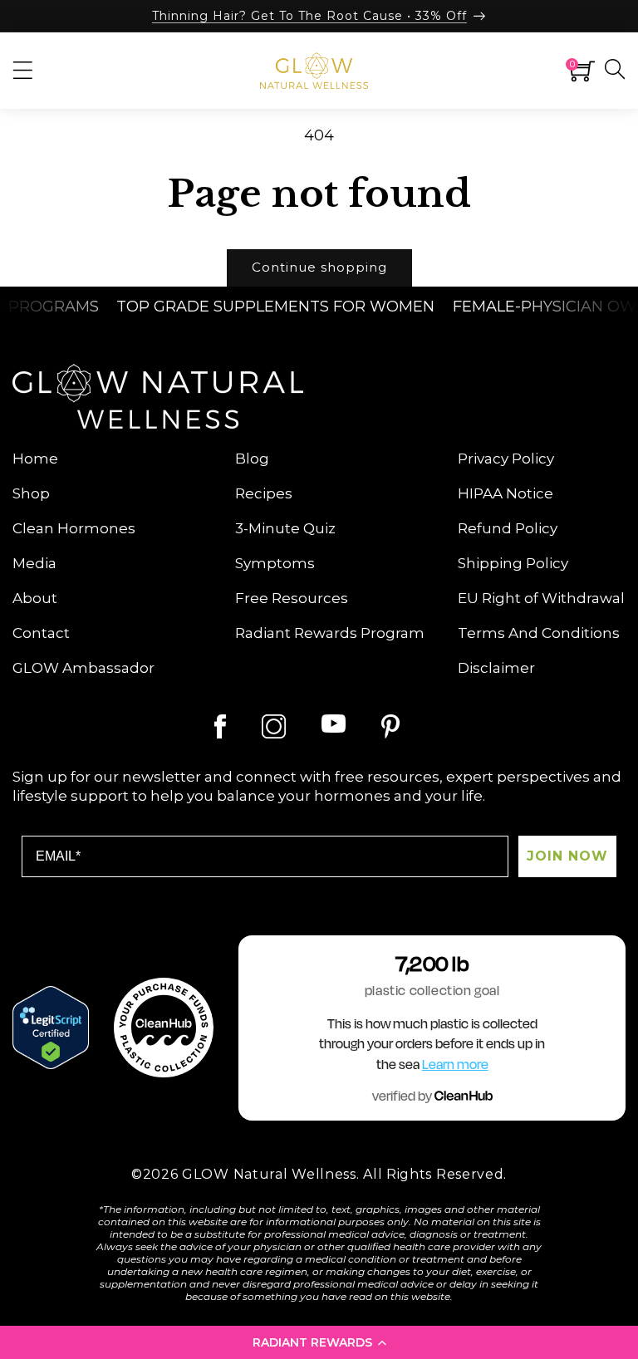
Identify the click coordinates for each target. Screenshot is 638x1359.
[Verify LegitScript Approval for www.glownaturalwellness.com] (50, 1027)
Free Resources (291, 598)
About (34, 598)
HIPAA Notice (505, 493)
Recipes (263, 493)
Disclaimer (496, 668)
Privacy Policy (506, 458)
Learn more (455, 1065)
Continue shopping (319, 267)
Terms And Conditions (539, 633)
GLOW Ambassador (83, 668)
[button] (319, 1342)
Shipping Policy (513, 563)
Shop (31, 493)
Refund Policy (507, 528)
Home (35, 458)
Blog (252, 458)
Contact (41, 633)
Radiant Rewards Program (330, 633)
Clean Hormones (73, 528)
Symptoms (275, 563)
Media (34, 563)
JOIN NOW (567, 856)
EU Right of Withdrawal (541, 598)
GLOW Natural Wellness (269, 1174)
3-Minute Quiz (285, 528)
